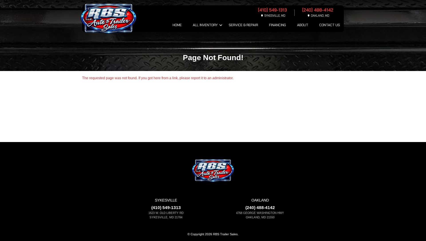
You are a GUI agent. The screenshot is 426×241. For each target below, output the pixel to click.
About (302, 25)
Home (177, 25)
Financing (277, 25)
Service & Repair (243, 25)
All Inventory (205, 25)
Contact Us (329, 25)
